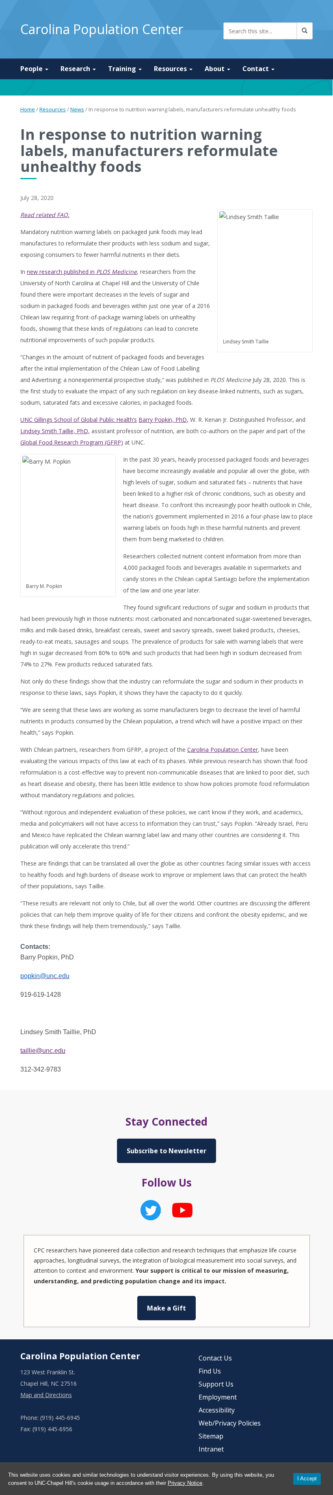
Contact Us (215, 1358)
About (215, 68)
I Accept (307, 1478)
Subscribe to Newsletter (166, 1150)
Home (27, 109)
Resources (171, 68)
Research (76, 68)
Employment (218, 1397)
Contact (256, 68)
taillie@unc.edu (42, 1050)
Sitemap (211, 1436)
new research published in (82, 272)
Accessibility (217, 1410)
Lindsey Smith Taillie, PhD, (55, 431)
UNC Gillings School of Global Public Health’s (78, 419)
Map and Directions (46, 1395)
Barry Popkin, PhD (162, 419)
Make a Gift (166, 1308)
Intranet (211, 1449)
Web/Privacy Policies (230, 1423)
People (32, 68)
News (77, 109)
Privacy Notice (185, 1483)
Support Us (216, 1384)
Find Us (210, 1371)
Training (123, 68)
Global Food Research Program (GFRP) (71, 442)
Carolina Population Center (101, 29)
